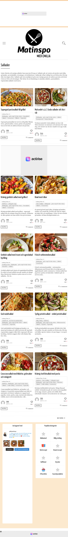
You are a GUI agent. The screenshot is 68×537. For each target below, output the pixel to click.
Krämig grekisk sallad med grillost (14, 197)
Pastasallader (26, 116)
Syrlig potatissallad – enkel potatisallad (50, 314)
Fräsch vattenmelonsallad (45, 255)
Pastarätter (4, 266)
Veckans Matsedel (49, 119)
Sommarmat (10, 118)
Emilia (7, 130)
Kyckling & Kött (6, 264)
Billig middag (39, 320)
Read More (4, 137)
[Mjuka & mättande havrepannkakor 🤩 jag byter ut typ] (14, 443)
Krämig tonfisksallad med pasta (47, 374)
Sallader (4, 118)
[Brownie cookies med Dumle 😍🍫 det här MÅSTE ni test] (6, 443)
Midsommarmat (61, 322)
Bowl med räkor (41, 197)
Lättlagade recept (12, 203)
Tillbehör (17, 118)
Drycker (57, 462)
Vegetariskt (23, 118)
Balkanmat (43, 438)
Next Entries (60, 418)
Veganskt (43, 324)
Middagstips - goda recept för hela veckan (12, 116)
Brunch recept (57, 450)
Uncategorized (39, 119)
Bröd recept (43, 450)
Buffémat (4, 203)
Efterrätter (43, 474)
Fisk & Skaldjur (39, 203)
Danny (41, 133)
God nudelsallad (7, 314)
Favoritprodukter (57, 474)
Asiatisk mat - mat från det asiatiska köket (12, 320)
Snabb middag (10, 385)
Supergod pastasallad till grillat (13, 109)
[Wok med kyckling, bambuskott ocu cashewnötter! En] (21, 443)
